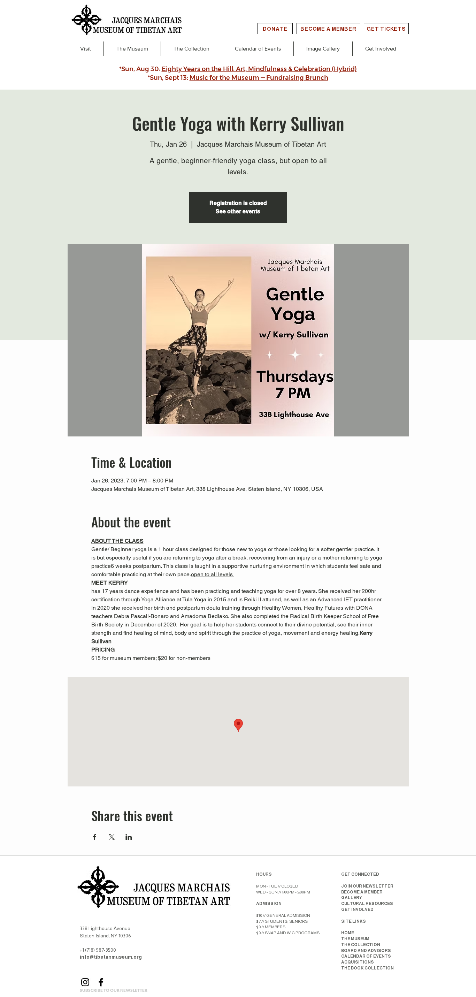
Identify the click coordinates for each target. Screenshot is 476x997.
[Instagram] (85, 982)
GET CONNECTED (360, 874)
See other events (238, 211)
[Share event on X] (111, 837)
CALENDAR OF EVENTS (366, 956)
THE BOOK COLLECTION (367, 968)
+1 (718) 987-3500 (98, 950)
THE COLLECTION (360, 944)
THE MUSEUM (355, 938)
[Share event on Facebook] (94, 837)
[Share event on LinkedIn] (128, 837)
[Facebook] (100, 982)
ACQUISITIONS (357, 962)
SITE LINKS (353, 921)
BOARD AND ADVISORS (366, 950)
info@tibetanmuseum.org (111, 957)
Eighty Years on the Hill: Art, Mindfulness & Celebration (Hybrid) (259, 69)
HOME (347, 932)
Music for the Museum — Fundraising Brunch (259, 78)
